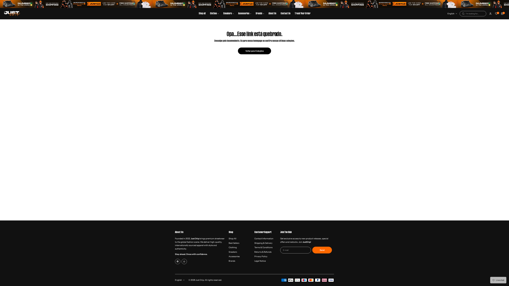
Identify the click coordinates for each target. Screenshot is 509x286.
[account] (490, 14)
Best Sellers (234, 243)
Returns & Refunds (262, 252)
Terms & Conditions (263, 247)
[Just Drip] (12, 13)
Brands (232, 261)
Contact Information (263, 238)
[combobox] (473, 13)
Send (322, 250)
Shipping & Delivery (263, 243)
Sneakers (233, 252)
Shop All (232, 238)
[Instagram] (177, 261)
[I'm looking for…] (463, 13)
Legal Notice (260, 261)
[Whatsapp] (184, 261)
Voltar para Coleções (254, 51)
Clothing (233, 247)
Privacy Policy (260, 256)
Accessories (234, 256)
